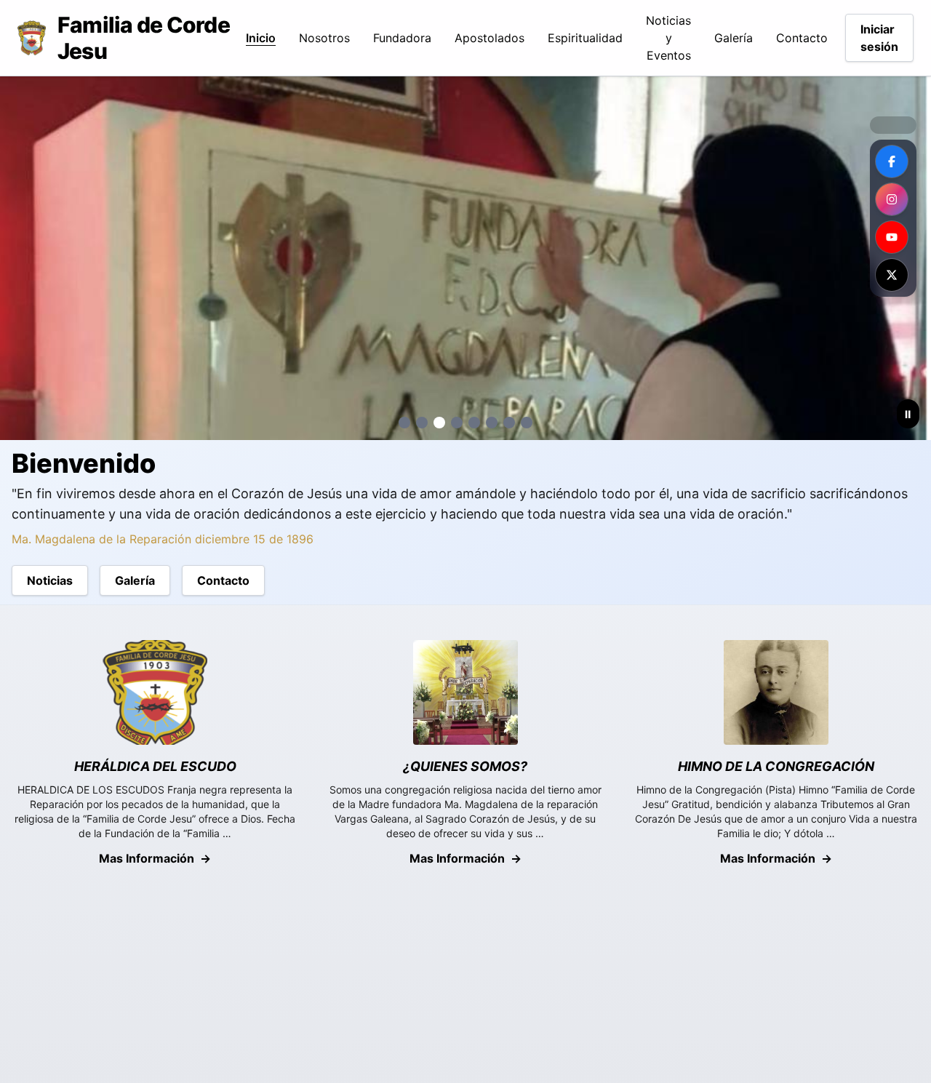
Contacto (802, 38)
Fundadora (402, 38)
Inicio (261, 38)
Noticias (50, 580)
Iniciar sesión (879, 38)
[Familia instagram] (892, 199)
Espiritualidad (585, 38)
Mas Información (155, 858)
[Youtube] (892, 237)
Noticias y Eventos (668, 38)
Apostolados (489, 38)
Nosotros (324, 38)
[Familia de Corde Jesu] (892, 161)
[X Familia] (892, 275)
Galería (733, 38)
